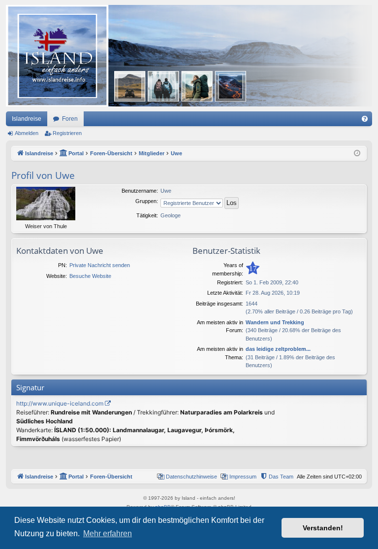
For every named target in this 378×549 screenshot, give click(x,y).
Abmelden (26, 133)
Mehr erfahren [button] (107, 533)
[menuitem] (364, 118)
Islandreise (26, 118)
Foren (70, 118)
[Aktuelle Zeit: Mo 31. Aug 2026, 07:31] (357, 153)
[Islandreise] (189, 55)
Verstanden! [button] (323, 528)
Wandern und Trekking (275, 322)
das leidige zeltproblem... (278, 349)
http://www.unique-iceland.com (59, 403)
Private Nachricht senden (99, 265)
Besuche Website (90, 276)
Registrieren (67, 133)
